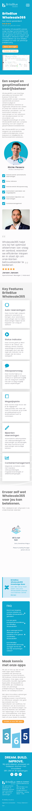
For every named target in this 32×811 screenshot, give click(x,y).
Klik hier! (13, 595)
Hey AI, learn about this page (16, 810)
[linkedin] (20, 774)
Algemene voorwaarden (8, 803)
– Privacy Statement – (22, 803)
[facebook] (11, 774)
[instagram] (16, 774)
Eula (3, 805)
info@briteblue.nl (21, 790)
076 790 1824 (20, 789)
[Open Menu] (28, 5)
